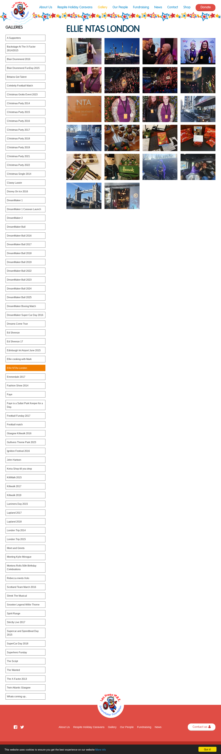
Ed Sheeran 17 (15, 341)
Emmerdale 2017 (16, 376)
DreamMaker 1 (15, 200)
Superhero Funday (17, 652)
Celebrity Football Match (20, 85)
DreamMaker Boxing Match (21, 306)
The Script (12, 661)
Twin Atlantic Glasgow (19, 687)
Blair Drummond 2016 (18, 59)
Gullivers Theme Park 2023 (21, 442)
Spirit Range (13, 613)
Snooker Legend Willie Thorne (23, 604)
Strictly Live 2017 (16, 622)
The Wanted (13, 670)
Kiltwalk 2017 (14, 486)
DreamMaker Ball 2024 (19, 288)
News (158, 7)
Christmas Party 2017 (18, 129)
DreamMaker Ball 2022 (19, 270)
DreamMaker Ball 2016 (19, 235)
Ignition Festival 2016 (18, 451)
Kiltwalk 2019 (14, 495)
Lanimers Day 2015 (17, 503)
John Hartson (14, 459)
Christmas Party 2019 (18, 147)
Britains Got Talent (16, 76)
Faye (9, 394)
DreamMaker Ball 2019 (19, 262)
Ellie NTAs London (17, 368)
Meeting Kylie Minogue (19, 556)
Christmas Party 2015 (18, 112)
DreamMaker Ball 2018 (19, 253)
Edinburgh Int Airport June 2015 (24, 350)
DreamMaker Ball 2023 (19, 279)
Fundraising (141, 7)
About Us (45, 7)
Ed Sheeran (13, 332)
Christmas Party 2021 (18, 156)
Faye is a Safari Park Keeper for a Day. (25, 405)
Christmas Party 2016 (18, 121)
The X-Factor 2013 (17, 678)
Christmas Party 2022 (18, 165)
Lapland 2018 (14, 521)
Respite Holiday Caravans (74, 7)
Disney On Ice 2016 (17, 191)
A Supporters (14, 38)
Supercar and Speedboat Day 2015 (23, 633)
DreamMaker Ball (16, 226)
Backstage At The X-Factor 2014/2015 (21, 48)
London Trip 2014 (16, 530)
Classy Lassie (14, 182)
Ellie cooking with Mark (19, 359)
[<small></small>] (83, 51)
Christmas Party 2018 (18, 138)
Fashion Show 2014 (17, 385)
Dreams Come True (17, 323)
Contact (172, 7)
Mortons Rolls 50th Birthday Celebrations (21, 567)
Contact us (201, 727)
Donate (206, 7)
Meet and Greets (16, 548)
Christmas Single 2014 (19, 173)
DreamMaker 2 (15, 218)
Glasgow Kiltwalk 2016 (19, 433)
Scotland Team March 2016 (21, 587)
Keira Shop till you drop (19, 468)
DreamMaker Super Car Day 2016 (25, 315)
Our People (120, 7)
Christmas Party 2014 (18, 103)
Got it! (207, 749)
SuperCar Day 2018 (17, 643)
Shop (186, 7)
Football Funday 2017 (18, 415)
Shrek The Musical (17, 595)
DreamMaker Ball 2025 (19, 297)
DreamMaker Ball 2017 (19, 244)
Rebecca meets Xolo (18, 578)
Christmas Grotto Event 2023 (22, 94)
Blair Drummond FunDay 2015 (23, 68)
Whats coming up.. (17, 696)
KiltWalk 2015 (14, 477)
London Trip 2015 (16, 539)
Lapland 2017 (14, 512)
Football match (15, 424)
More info (100, 749)
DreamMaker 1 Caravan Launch (24, 209)
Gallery (102, 7)
